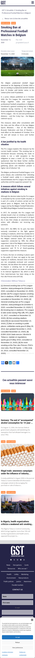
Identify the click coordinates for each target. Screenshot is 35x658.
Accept (17, 637)
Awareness (27, 581)
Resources (11, 569)
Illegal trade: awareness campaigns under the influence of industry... (16, 472)
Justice (18, 581)
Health (13, 23)
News (8, 565)
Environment (11, 578)
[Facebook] (11, 559)
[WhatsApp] (24, 559)
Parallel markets (17, 585)
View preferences (17, 647)
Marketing (24, 574)
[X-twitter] (14, 559)
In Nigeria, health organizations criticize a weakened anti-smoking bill (16, 523)
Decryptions (17, 565)
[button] (32, 620)
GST (3, 10)
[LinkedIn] (20, 559)
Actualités (10, 10)
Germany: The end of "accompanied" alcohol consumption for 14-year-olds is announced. (17, 421)
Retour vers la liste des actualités (15, 18)
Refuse (17, 642)
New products (23, 578)
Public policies (5, 23)
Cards (26, 565)
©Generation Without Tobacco (13, 281)
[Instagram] (17, 559)
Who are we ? (22, 569)
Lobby (3, 441)
